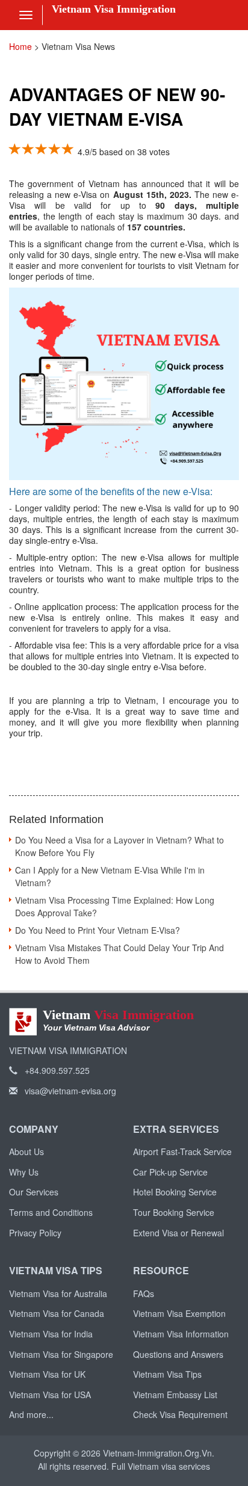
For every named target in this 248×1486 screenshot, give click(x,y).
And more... (31, 1414)
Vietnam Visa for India (51, 1334)
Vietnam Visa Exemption (179, 1313)
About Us (26, 1151)
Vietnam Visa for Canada (56, 1313)
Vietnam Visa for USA (50, 1395)
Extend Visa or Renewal (178, 1233)
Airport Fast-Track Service (182, 1151)
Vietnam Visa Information (181, 1334)
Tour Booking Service (173, 1212)
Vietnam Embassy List (175, 1395)
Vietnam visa (152, 1466)
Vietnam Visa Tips (167, 1374)
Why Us (24, 1172)
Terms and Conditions (51, 1212)
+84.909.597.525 (56, 1070)
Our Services (33, 1192)
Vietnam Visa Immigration (114, 9)
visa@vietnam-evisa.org (69, 1091)
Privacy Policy (35, 1233)
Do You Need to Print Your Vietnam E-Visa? (97, 930)
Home (20, 46)
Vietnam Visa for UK (47, 1374)
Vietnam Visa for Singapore (61, 1354)
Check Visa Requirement (180, 1414)
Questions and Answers (178, 1354)
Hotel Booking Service (175, 1192)
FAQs (143, 1293)
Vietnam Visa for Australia (58, 1293)
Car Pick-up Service (170, 1172)
